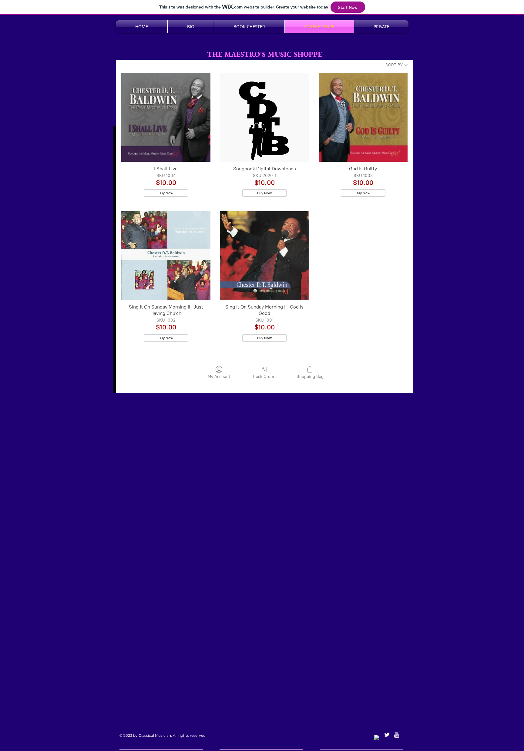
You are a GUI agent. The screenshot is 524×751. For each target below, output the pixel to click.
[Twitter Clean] (387, 735)
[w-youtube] (397, 735)
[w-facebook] (377, 738)
